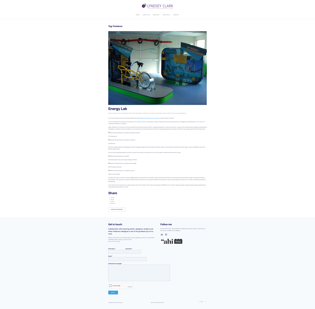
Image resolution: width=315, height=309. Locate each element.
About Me (146, 15)
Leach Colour (200, 121)
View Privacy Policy (114, 241)
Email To (113, 203)
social (112, 197)
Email (110, 256)
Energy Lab (117, 109)
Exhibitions (145, 113)
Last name (128, 248)
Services (156, 15)
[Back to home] (157, 6)
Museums (164, 113)
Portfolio (166, 15)
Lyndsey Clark (116, 113)
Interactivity (152, 113)
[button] (205, 302)
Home (138, 15)
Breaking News (139, 113)
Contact (176, 15)
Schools (174, 113)
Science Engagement (181, 113)
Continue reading (117, 209)
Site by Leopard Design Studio (157, 302)
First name (111, 248)
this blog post (138, 121)
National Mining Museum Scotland (149, 118)
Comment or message (115, 263)
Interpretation (158, 113)
